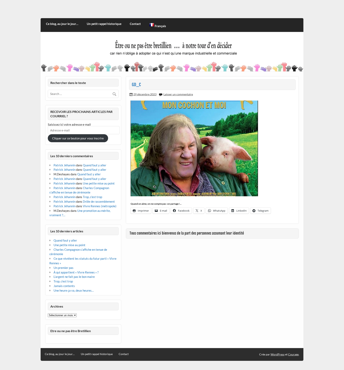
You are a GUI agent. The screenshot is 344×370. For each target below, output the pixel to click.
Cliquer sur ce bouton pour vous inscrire (78, 138)
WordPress (277, 354)
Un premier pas (63, 267)
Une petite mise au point (99, 183)
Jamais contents (64, 286)
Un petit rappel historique (104, 24)
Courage (293, 354)
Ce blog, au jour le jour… (62, 24)
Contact (135, 24)
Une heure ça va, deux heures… (74, 290)
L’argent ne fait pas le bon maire (74, 276)
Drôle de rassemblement (99, 201)
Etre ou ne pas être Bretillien (70, 331)
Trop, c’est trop (92, 197)
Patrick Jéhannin (64, 165)
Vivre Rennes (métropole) (99, 206)
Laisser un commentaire (178, 94)
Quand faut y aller (94, 165)
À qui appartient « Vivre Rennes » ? (76, 272)
